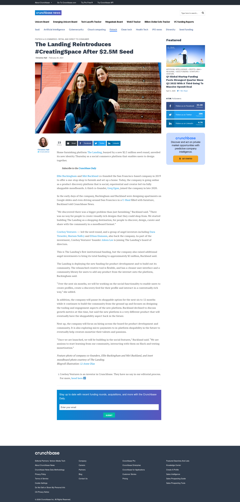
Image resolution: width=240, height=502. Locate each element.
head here (77, 378)
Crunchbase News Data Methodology (49, 469)
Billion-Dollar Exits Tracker (157, 22)
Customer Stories (129, 474)
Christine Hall (41, 57)
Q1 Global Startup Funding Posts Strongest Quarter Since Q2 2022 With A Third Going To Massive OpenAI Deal (184, 81)
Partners (82, 469)
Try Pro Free (86, 2)
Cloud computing (97, 30)
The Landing (94, 152)
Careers (82, 465)
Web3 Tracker (134, 22)
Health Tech (142, 30)
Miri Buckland (90, 176)
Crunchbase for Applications (133, 469)
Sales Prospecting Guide (176, 478)
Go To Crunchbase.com (66, 2)
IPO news (157, 30)
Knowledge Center (173, 465)
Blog (80, 474)
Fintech (113, 30)
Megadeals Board (114, 22)
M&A (198, 69)
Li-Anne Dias (87, 363)
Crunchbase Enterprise (131, 465)
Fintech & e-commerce (46, 39)
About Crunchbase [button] (42, 2)
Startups (194, 72)
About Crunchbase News (45, 465)
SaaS (37, 30)
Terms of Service (41, 478)
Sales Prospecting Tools (175, 483)
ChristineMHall (44, 152)
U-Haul (126, 200)
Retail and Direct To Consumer (73, 39)
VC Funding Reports (184, 22)
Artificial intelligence (54, 30)
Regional (170, 72)
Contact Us (83, 478)
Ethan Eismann (98, 236)
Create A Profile (172, 469)
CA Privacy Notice (42, 492)
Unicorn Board (42, 22)
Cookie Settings (41, 483)
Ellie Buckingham (67, 176)
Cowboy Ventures (66, 232)
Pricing (125, 478)
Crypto (192, 69)
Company (82, 461)
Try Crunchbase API (105, 2)
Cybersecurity (76, 30)
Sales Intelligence (173, 474)
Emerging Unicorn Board (65, 22)
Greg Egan (113, 188)
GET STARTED (187, 159)
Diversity (170, 30)
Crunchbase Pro (128, 461)
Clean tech (126, 30)
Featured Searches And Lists (177, 461)
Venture (170, 74)
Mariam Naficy (76, 236)
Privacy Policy (40, 474)
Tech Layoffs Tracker (91, 22)
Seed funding (186, 30)
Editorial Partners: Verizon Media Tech (50, 461)
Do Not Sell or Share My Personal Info (50, 487)
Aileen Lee (107, 240)
